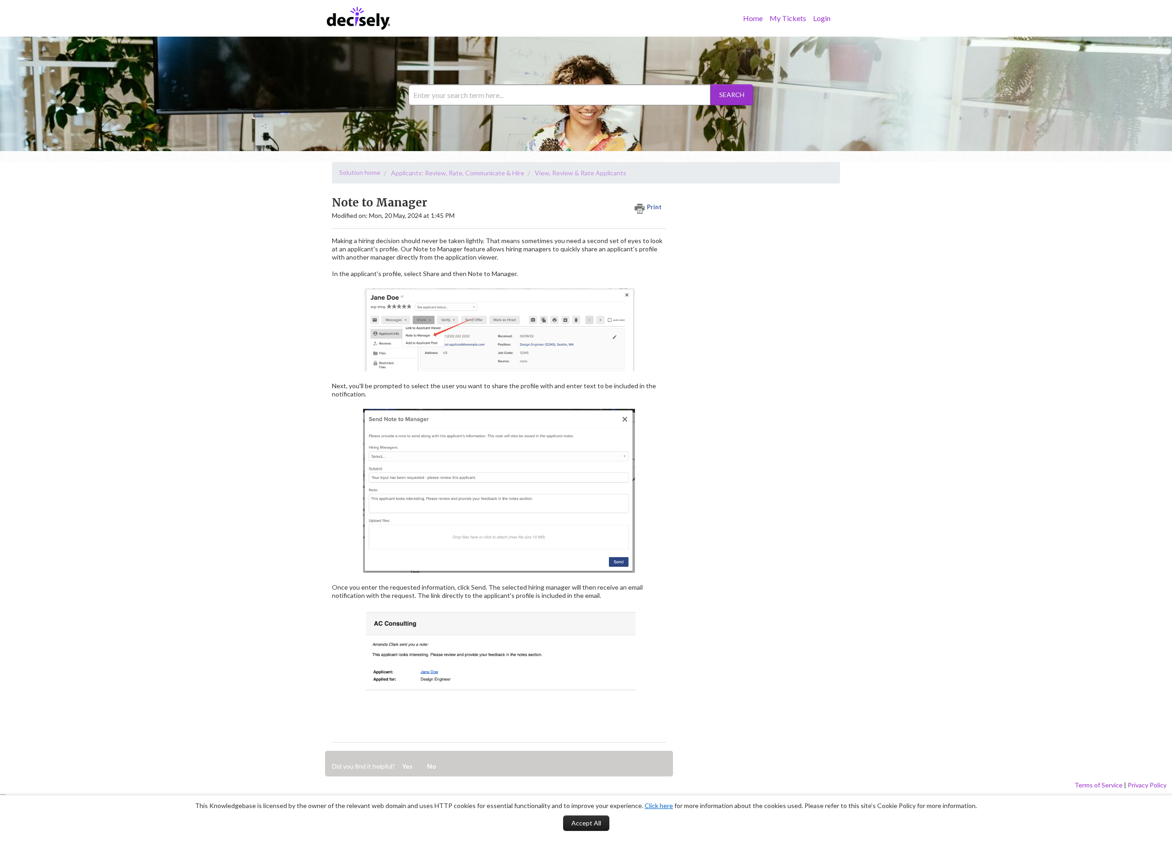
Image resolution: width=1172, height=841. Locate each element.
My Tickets (788, 18)
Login (821, 18)
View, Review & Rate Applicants (580, 173)
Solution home (359, 172)
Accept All (586, 823)
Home (753, 18)
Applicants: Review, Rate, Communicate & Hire (457, 173)
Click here (659, 805)
